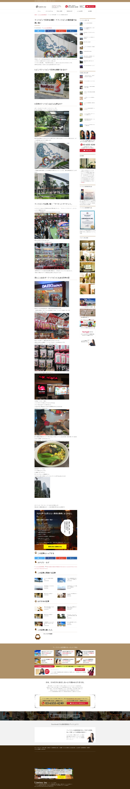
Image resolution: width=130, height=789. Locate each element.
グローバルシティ (63, 566)
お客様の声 (48, 747)
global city (54, 566)
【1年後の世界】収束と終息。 (88, 51)
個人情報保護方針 (83, 747)
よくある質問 (79, 11)
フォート (38, 568)
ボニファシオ (42, 568)
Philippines (58, 566)
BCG (47, 566)
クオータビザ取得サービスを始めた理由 (69, 747)
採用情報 (88, 747)
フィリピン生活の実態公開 (42, 14)
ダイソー (72, 566)
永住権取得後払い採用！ (55, 747)
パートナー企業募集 (37, 749)
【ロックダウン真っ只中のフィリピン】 (89, 65)
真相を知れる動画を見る (55, 546)
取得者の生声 (69, 11)
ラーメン (46, 568)
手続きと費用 (59, 11)
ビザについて (39, 747)
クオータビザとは (49, 11)
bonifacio (50, 566)
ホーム (39, 11)
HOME (36, 14)
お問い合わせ (43, 749)
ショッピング (69, 566)
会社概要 (90, 11)
